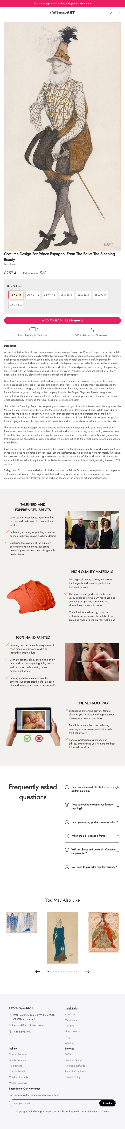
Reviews (69, 1026)
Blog (67, 1037)
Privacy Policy (72, 1077)
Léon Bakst (10, 264)
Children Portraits (18, 1077)
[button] (37, 971)
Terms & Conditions (75, 1071)
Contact (69, 1043)
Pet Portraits (15, 1066)
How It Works (72, 1031)
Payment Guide (73, 1060)
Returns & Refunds (75, 1066)
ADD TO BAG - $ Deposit (62, 320)
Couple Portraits (18, 1071)
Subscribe (107, 1103)
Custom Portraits (18, 1054)
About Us (70, 1014)
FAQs (68, 1054)
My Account (71, 1020)
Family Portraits (17, 1060)
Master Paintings (18, 1083)
